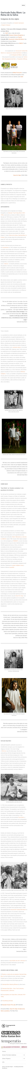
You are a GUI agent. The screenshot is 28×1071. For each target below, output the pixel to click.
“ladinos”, (6, 263)
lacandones (6, 247)
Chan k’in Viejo (17, 175)
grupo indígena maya (17, 565)
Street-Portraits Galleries (9, 1055)
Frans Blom (21, 817)
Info (3, 1062)
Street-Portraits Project (7, 1066)
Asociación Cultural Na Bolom (16, 39)
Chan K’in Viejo (19, 596)
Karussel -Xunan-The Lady (9, 1004)
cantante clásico (17, 347)
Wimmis (4, 751)
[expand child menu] (24, 1055)
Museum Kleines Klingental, (16, 35)
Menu (23, 5)
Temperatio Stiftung (22, 59)
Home (4, 1051)
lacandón (11, 567)
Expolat (20, 37)
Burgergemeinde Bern (10, 59)
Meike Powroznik (17, 72)
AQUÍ (6, 33)
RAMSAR (15, 541)
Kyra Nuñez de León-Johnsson (17, 960)
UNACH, (21, 43)
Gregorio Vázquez (6, 25)
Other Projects (6, 1058)
